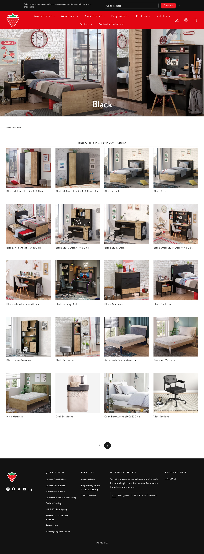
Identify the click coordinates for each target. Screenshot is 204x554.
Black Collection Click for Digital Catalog (102, 143)
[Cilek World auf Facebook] (13, 489)
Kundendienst (88, 479)
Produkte (142, 16)
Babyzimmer (119, 16)
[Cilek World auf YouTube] (24, 489)
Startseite (10, 127)
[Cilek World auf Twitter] (19, 489)
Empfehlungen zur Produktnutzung (90, 487)
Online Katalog (53, 503)
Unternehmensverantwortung (61, 497)
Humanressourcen (55, 491)
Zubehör (162, 16)
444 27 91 (170, 479)
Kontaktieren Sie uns (111, 24)
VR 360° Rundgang (56, 509)
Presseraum (52, 525)
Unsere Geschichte (56, 479)
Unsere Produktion (56, 485)
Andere (85, 24)
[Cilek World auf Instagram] (8, 489)
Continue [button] (168, 5)
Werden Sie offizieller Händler (57, 517)
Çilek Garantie (88, 496)
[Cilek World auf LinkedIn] (30, 489)
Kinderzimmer (93, 16)
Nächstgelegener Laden (58, 531)
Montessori (68, 16)
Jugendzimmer (43, 16)
